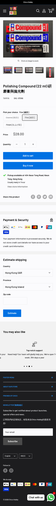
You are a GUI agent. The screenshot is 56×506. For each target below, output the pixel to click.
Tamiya (6, 98)
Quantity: (7, 144)
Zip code (7, 294)
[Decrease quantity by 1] (16, 144)
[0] (50, 11)
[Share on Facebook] (33, 197)
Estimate (12, 313)
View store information (17, 186)
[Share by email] (51, 197)
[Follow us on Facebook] (5, 470)
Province (7, 280)
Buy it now (28, 165)
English (7, 456)
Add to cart (28, 155)
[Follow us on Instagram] (11, 470)
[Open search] (38, 11)
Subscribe (13, 441)
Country (6, 266)
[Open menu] (4, 11)
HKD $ (23, 456)
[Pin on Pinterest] (39, 197)
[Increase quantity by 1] (33, 144)
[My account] (44, 11)
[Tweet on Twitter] (45, 197)
